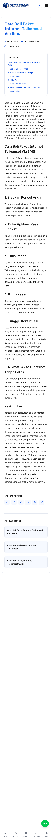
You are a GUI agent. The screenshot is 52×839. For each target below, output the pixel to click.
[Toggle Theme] (40, 5)
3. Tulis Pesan (14, 76)
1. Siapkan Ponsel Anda (18, 69)
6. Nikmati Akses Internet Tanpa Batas (24, 87)
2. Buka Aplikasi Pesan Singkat (21, 72)
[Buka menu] (46, 5)
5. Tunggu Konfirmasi (17, 84)
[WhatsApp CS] (45, 823)
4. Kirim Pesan (14, 80)
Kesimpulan (15, 91)
